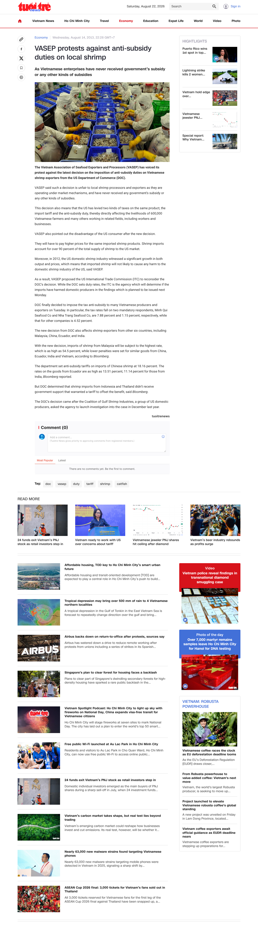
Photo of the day (209, 635)
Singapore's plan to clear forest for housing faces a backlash (111, 673)
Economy (126, 21)
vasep (62, 484)
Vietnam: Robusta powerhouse (200, 704)
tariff (89, 484)
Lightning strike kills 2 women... (193, 73)
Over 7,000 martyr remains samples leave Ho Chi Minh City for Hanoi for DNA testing (209, 644)
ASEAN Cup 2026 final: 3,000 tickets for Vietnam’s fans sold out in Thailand (115, 890)
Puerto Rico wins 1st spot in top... (194, 51)
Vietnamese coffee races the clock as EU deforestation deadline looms (209, 753)
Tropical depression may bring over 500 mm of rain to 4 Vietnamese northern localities (116, 603)
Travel (104, 21)
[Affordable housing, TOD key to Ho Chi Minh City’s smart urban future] (39, 576)
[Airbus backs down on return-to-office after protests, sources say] (39, 648)
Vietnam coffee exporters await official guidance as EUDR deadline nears (209, 833)
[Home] (20, 21)
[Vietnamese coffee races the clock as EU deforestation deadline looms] (209, 729)
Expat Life (176, 21)
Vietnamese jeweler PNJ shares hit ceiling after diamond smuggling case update (156, 542)
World (198, 21)
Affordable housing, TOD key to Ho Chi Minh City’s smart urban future (112, 567)
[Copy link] (21, 39)
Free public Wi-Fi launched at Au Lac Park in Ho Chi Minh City (111, 744)
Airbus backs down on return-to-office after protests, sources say (115, 637)
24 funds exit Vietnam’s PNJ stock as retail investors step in (40, 542)
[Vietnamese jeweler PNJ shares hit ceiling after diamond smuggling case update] (224, 120)
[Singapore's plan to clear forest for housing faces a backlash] (39, 684)
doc (48, 484)
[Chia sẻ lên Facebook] (21, 49)
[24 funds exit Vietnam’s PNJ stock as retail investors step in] (43, 520)
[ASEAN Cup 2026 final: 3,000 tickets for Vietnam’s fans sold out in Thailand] (39, 899)
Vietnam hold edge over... (196, 94)
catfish (122, 484)
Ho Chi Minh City (77, 21)
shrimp (105, 484)
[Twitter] (21, 58)
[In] (21, 77)
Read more (29, 499)
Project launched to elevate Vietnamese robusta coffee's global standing (209, 805)
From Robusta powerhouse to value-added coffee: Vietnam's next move (209, 778)
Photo (236, 21)
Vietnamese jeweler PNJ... (192, 116)
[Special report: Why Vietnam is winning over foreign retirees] (224, 141)
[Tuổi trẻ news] (34, 6)
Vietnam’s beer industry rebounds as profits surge (215, 542)
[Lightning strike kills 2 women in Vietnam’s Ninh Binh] (224, 76)
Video (217, 21)
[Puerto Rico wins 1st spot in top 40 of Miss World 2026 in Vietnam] (224, 54)
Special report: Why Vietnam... (193, 138)
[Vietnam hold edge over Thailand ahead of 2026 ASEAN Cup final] (224, 98)
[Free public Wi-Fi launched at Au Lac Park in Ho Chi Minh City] (39, 755)
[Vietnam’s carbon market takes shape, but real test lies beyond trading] (39, 827)
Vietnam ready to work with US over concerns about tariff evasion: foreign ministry (98, 542)
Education (150, 21)
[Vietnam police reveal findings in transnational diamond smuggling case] (210, 606)
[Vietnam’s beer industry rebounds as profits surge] (215, 520)
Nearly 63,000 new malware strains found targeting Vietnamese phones (113, 854)
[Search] (214, 6)
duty (76, 484)
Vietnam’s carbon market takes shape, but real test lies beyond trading (113, 818)
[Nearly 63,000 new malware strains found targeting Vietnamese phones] (39, 863)
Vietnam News (43, 21)
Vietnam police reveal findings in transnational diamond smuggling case (209, 577)
